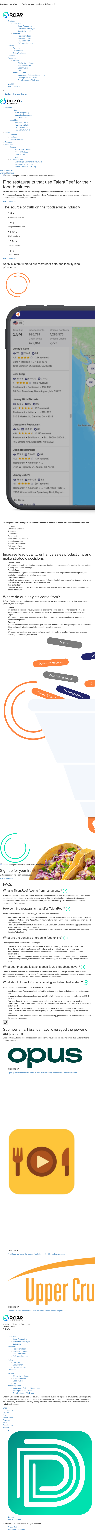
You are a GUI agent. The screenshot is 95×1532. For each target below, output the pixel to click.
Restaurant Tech (24, 36)
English (3, 173)
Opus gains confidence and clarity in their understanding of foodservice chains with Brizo (42, 1072)
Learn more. (60, 4)
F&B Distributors (24, 40)
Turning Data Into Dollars (27, 77)
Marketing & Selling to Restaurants (31, 75)
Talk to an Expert (14, 86)
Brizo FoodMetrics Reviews (8, 1410)
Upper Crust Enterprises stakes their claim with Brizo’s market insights (35, 1310)
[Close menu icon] (21, 101)
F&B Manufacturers (25, 43)
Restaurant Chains (25, 38)
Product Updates (24, 65)
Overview (16, 48)
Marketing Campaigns (26, 28)
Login (11, 84)
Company (11, 55)
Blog (19, 70)
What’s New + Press (26, 63)
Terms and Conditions (16, 1529)
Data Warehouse (19, 53)
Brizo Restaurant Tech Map (28, 80)
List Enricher (18, 50)
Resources (12, 58)
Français (10, 173)
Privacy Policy (13, 1527)
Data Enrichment (24, 31)
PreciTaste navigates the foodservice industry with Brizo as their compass (36, 1254)
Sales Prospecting (25, 26)
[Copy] (5, 1023)
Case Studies (23, 68)
